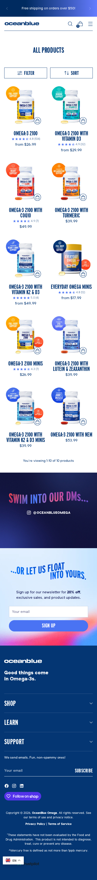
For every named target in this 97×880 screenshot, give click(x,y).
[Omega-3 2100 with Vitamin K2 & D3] (25, 258)
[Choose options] (37, 121)
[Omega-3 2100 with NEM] (71, 406)
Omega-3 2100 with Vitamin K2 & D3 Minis (25, 437)
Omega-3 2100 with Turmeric (71, 212)
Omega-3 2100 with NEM (71, 434)
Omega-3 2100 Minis (25, 363)
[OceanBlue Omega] (22, 23)
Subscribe (84, 770)
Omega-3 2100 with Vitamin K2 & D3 (25, 289)
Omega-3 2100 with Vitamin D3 (71, 135)
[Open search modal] (70, 24)
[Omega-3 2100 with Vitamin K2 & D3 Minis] (25, 406)
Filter (29, 73)
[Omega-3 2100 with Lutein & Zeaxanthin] (71, 335)
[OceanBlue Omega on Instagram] (14, 787)
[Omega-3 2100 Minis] (25, 335)
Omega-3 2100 (25, 133)
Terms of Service (60, 824)
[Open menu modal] (90, 24)
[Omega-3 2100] (25, 105)
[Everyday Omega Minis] (71, 258)
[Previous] (7, 8)
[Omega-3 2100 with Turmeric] (71, 182)
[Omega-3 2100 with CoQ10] (25, 182)
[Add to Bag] (83, 351)
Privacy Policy (35, 824)
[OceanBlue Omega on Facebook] (7, 787)
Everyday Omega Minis (71, 286)
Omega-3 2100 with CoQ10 (25, 212)
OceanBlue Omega (44, 813)
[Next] (90, 8)
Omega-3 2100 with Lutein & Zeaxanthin (71, 366)
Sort (75, 73)
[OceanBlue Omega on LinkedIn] (22, 787)
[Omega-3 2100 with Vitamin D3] (71, 105)
